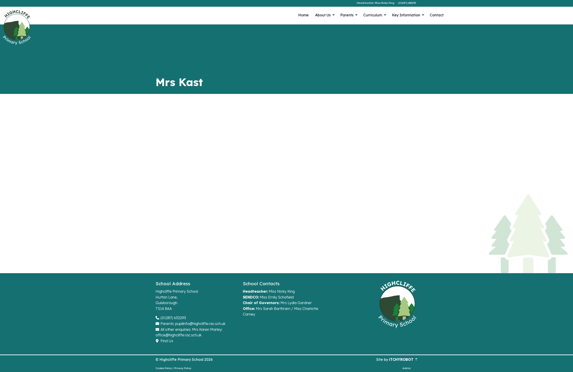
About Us (323, 15)
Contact (437, 15)
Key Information (406, 15)
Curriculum (372, 15)
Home (303, 15)
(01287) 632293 (407, 2)
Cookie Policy (164, 368)
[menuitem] (303, 15)
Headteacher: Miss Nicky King (375, 2)
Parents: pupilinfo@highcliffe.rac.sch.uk (192, 323)
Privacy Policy (182, 368)
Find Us (166, 341)
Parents (346, 15)
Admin (406, 368)
